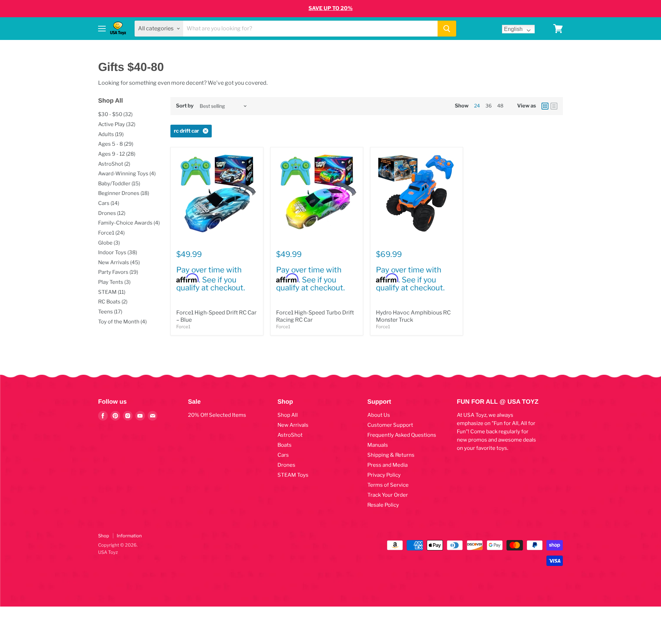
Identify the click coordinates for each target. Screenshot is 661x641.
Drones (286, 465)
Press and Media (387, 465)
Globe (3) (109, 243)
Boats (284, 445)
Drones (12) (111, 213)
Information (129, 535)
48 (500, 105)
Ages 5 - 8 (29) (115, 144)
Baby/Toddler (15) (119, 183)
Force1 (183, 326)
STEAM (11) (111, 292)
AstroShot (290, 435)
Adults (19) (111, 134)
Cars (283, 455)
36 (488, 105)
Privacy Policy (384, 475)
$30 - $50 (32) (115, 114)
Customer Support (390, 425)
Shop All (287, 415)
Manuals (377, 445)
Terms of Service (388, 485)
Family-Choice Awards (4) (129, 223)
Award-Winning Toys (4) (127, 173)
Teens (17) (110, 312)
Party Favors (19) (118, 272)
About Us (378, 415)
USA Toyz (108, 552)
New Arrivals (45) (119, 262)
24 (477, 105)
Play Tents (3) (114, 282)
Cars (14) (108, 203)
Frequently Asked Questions (401, 435)
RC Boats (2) (112, 302)
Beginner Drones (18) (123, 193)
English (513, 29)
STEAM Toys (292, 475)
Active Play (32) (116, 124)
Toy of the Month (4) (122, 322)
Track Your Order (387, 495)
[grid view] (545, 106)
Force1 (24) (111, 233)
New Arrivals (292, 425)
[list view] (553, 106)
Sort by (184, 106)
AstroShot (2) (114, 164)
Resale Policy (383, 505)
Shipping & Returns (391, 455)
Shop (103, 535)
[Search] (447, 29)
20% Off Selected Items (217, 415)
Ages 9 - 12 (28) (116, 154)
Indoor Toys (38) (117, 252)
